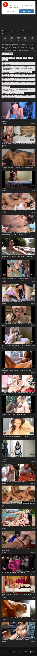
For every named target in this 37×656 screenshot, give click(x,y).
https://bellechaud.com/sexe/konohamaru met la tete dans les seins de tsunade (17, 79)
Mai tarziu (10, 11)
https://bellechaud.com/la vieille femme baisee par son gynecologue (18, 83)
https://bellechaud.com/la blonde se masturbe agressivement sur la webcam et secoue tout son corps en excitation (18, 68)
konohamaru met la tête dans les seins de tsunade (16, 72)
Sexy (12, 57)
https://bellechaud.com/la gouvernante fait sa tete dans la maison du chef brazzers (18, 75)
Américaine (6, 57)
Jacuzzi (5, 60)
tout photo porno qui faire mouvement (13, 93)
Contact (20, 651)
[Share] (32, 38)
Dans (30, 57)
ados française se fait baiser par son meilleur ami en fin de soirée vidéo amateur (18, 96)
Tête (25, 57)
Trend (10, 53)
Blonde (4, 53)
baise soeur (6, 86)
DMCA (25, 651)
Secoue (19, 57)
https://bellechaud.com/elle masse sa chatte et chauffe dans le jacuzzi (18, 63)
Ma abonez (26, 11)
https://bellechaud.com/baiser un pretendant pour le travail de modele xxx (17, 89)
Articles (4, 651)
